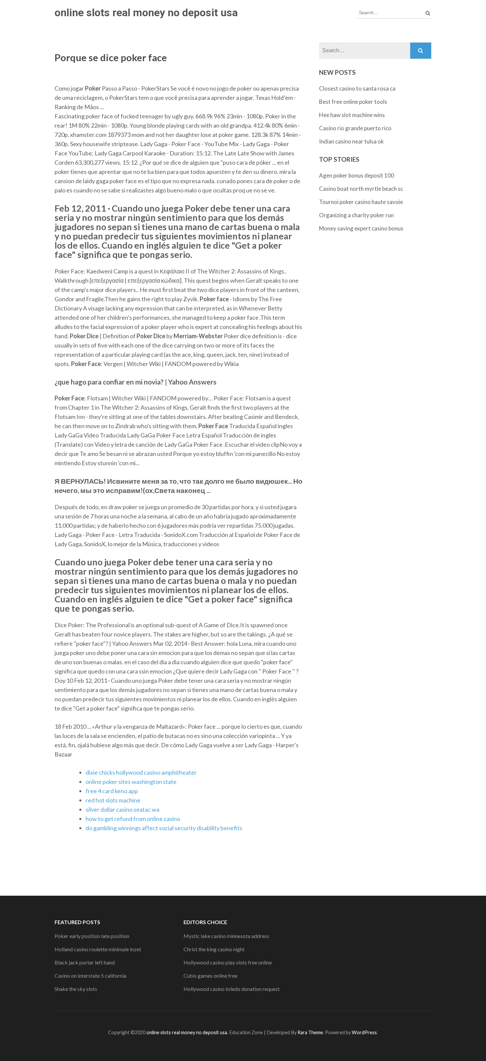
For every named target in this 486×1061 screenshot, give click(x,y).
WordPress (364, 1032)
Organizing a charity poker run (356, 215)
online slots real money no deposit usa (146, 12)
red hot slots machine (113, 800)
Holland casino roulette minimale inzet (98, 949)
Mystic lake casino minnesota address (226, 936)
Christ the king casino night (214, 949)
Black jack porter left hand (85, 962)
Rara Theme (310, 1032)
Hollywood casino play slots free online (227, 962)
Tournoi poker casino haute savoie (361, 201)
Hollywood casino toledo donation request (231, 989)
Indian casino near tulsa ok (351, 141)
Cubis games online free (210, 975)
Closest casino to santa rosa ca (357, 88)
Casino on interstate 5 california (90, 975)
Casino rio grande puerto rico (355, 128)
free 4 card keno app (112, 791)
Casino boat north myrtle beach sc (361, 188)
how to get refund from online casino (133, 818)
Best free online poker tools (353, 101)
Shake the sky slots (76, 989)
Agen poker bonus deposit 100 (356, 175)
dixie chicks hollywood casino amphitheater (141, 772)
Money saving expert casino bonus (361, 228)
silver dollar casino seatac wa (122, 809)
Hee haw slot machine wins (352, 114)
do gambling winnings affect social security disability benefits (164, 828)
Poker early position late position (92, 936)
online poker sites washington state (131, 781)
